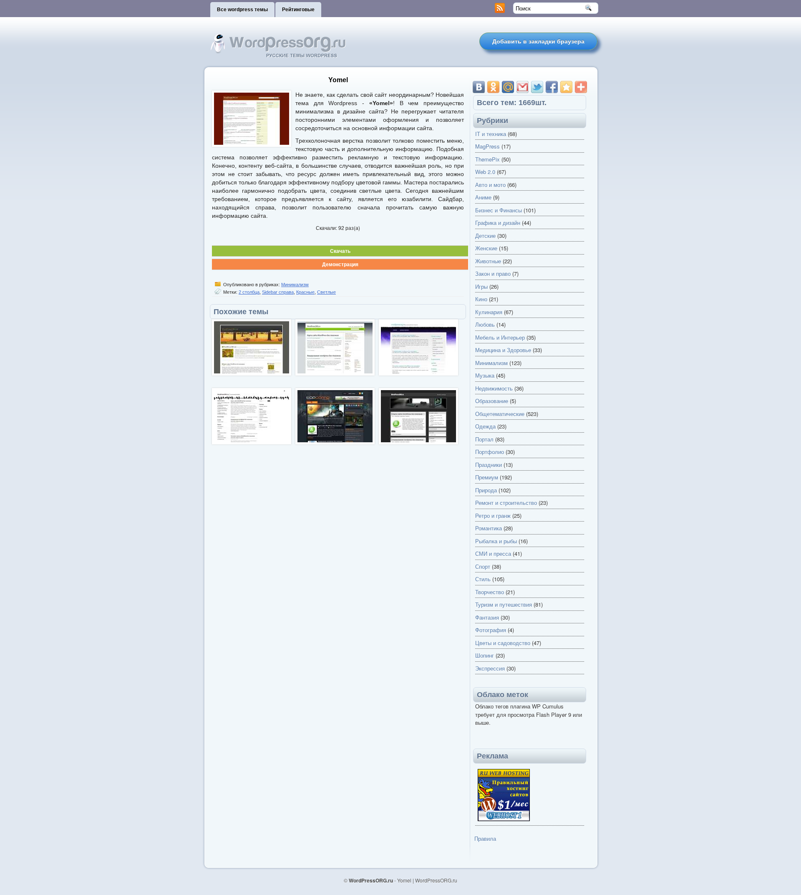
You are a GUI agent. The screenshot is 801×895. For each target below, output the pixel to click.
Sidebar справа (278, 292)
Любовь (485, 324)
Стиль (483, 579)
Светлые (326, 292)
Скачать (340, 251)
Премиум (486, 477)
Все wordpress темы (242, 10)
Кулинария (488, 312)
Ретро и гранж (493, 515)
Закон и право (493, 273)
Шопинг (484, 655)
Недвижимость (494, 388)
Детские (485, 236)
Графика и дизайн (497, 223)
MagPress (487, 146)
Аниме (483, 197)
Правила (485, 838)
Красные (305, 292)
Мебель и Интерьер (500, 337)
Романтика (488, 528)
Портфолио (489, 452)
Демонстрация (340, 264)
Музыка (484, 375)
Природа (486, 490)
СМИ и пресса (493, 553)
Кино (481, 299)
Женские (486, 248)
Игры (481, 286)
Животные (488, 261)
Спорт (482, 566)
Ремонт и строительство (506, 503)
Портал (484, 439)
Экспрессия (490, 668)
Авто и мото (490, 185)
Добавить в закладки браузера (538, 41)
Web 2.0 (485, 172)
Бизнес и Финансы (498, 210)
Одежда (485, 426)
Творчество (489, 592)
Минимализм (295, 284)
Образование (491, 401)
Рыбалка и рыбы (496, 541)
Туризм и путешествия (503, 604)
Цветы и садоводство (502, 643)
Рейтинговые (298, 10)
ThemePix (487, 159)
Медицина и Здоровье (503, 350)
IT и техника (490, 134)
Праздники (488, 465)
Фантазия (487, 617)
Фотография (490, 630)
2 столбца (249, 292)
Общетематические (499, 414)
